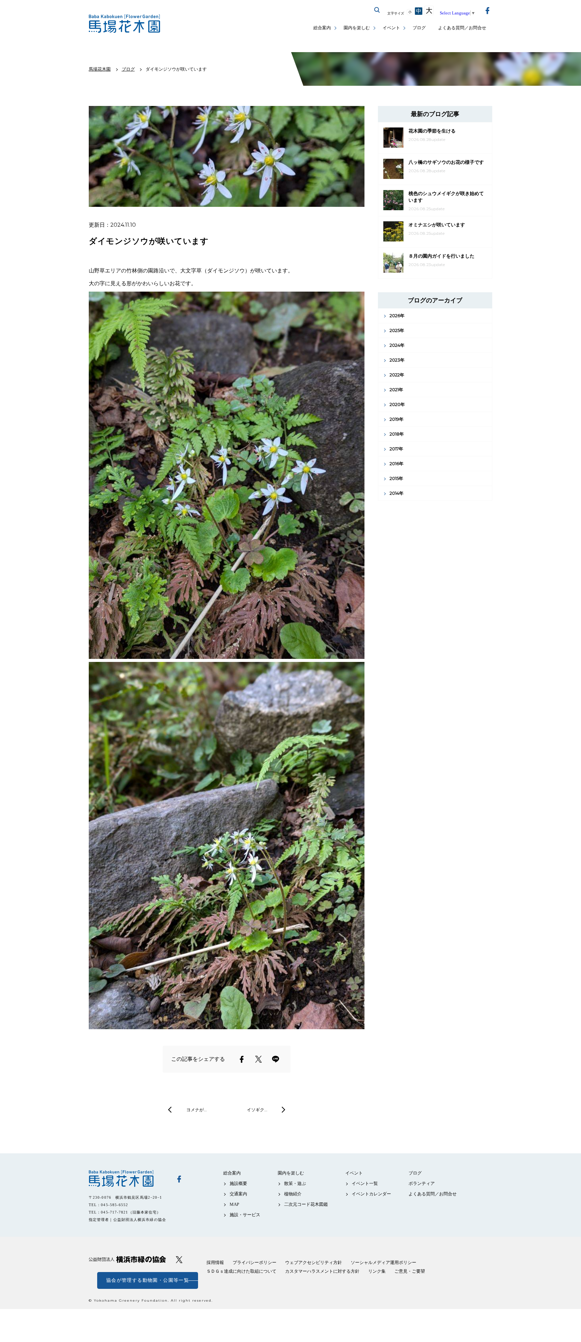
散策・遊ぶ (295, 1183)
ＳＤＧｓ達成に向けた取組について (241, 1271)
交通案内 (238, 1193)
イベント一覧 (365, 1183)
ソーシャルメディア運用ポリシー (383, 1262)
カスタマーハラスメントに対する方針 (322, 1271)
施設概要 (238, 1183)
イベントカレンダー (371, 1193)
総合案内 (322, 27)
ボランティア (422, 1183)
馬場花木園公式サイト (126, 23)
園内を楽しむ (357, 27)
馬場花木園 (127, 1178)
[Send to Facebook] (241, 1059)
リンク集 (377, 1271)
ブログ (419, 27)
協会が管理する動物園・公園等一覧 (147, 1280)
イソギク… (257, 1109)
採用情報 (215, 1262)
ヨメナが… (196, 1109)
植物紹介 (293, 1193)
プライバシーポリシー (254, 1262)
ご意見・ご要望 (409, 1271)
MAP (234, 1204)
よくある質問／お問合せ (462, 27)
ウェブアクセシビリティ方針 (313, 1262)
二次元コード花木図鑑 (306, 1204)
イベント (391, 27)
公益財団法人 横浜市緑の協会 (127, 1259)
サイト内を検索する (377, 10)
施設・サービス (245, 1214)
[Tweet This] (258, 1059)
